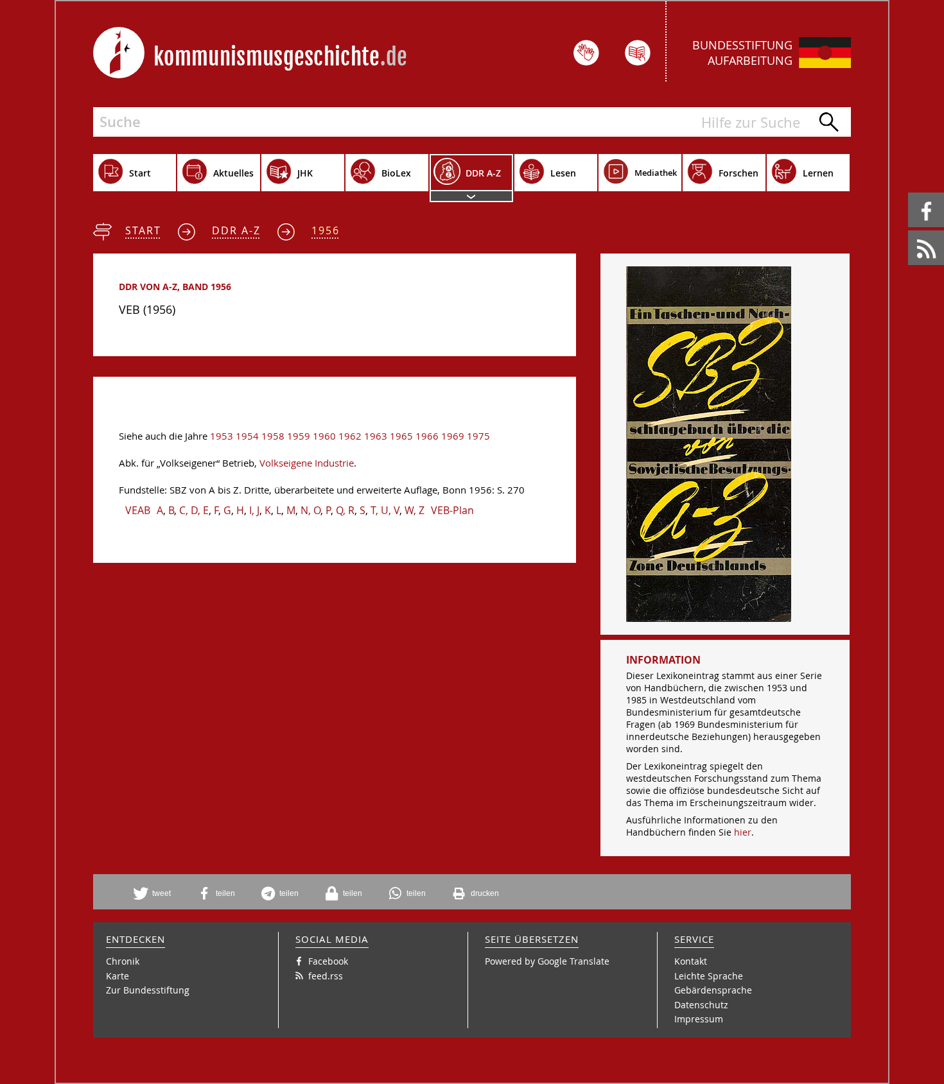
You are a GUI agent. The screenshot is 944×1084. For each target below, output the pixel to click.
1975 (478, 436)
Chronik (122, 961)
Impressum (698, 1019)
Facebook (328, 961)
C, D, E (194, 510)
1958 (272, 436)
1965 (401, 436)
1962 (350, 436)
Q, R (345, 510)
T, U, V (385, 510)
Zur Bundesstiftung (147, 990)
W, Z (414, 510)
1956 (325, 230)
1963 (375, 436)
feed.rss (909, 230)
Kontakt (690, 961)
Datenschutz (701, 1005)
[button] (156, 893)
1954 (247, 436)
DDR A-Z (236, 230)
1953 (221, 436)
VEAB (137, 510)
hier (742, 832)
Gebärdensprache (713, 990)
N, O (310, 510)
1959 (298, 436)
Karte (117, 976)
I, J (254, 510)
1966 (427, 436)
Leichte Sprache (708, 976)
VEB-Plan (452, 510)
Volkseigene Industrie (306, 463)
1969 (452, 436)
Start (143, 230)
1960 (324, 436)
